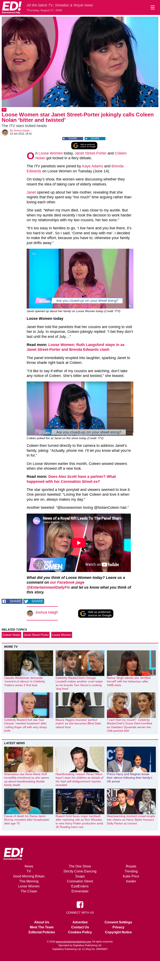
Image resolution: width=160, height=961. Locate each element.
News (29, 866)
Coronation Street (80, 881)
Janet (31, 192)
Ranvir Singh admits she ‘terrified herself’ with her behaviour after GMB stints (128, 681)
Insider (131, 881)
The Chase (29, 891)
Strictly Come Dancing (79, 871)
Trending (131, 871)
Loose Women (51, 153)
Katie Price (131, 876)
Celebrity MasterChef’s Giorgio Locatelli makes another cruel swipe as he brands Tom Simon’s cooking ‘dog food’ (79, 683)
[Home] (12, 7)
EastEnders (80, 886)
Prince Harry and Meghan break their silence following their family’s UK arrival (129, 777)
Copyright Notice (118, 932)
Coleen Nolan (11, 634)
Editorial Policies (42, 932)
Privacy (118, 927)
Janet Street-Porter (90, 153)
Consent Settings (118, 922)
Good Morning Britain (29, 876)
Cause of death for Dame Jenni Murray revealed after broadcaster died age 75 (26, 819)
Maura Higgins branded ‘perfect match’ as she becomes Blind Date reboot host (78, 723)
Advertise (80, 922)
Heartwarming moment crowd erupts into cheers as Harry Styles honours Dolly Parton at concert (131, 819)
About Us (41, 922)
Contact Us (80, 927)
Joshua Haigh (21, 130)
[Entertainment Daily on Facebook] (80, 904)
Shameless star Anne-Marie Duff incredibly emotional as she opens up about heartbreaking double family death (26, 779)
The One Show (80, 866)
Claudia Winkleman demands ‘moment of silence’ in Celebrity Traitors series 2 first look (24, 681)
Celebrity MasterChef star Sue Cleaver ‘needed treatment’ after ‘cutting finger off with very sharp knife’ (25, 725)
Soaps (80, 876)
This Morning (29, 881)
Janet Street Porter (36, 634)
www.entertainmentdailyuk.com (73, 941)
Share (72, 138)
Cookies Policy (80, 932)
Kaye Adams (92, 166)
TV (4, 109)
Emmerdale (80, 891)
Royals (131, 866)
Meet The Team (42, 927)
